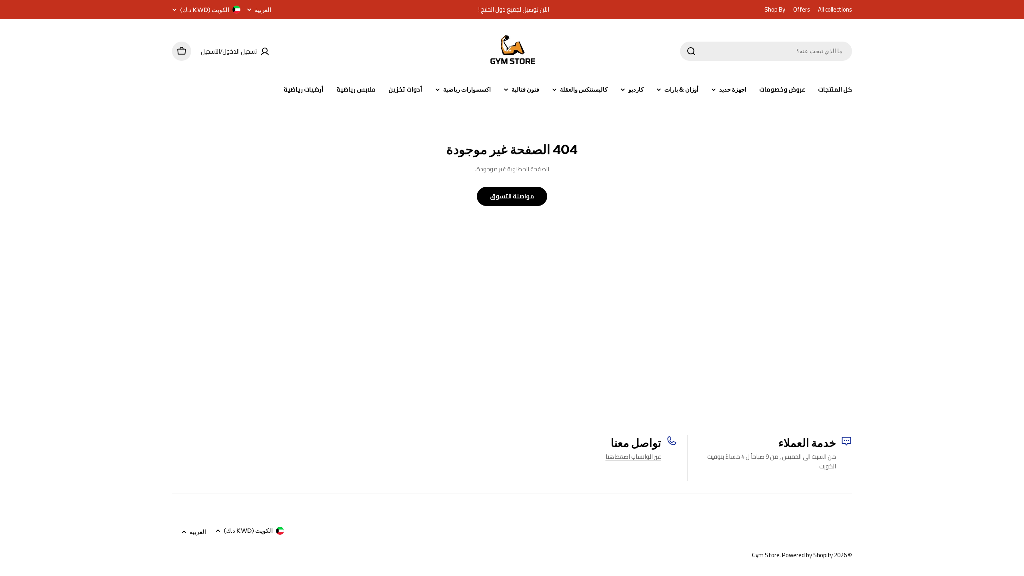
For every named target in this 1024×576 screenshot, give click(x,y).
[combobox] (766, 51)
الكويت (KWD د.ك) (204, 10)
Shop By (774, 9)
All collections (835, 9)
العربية (263, 10)
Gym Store (766, 555)
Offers (801, 9)
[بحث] (691, 51)
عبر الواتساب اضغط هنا (633, 456)
